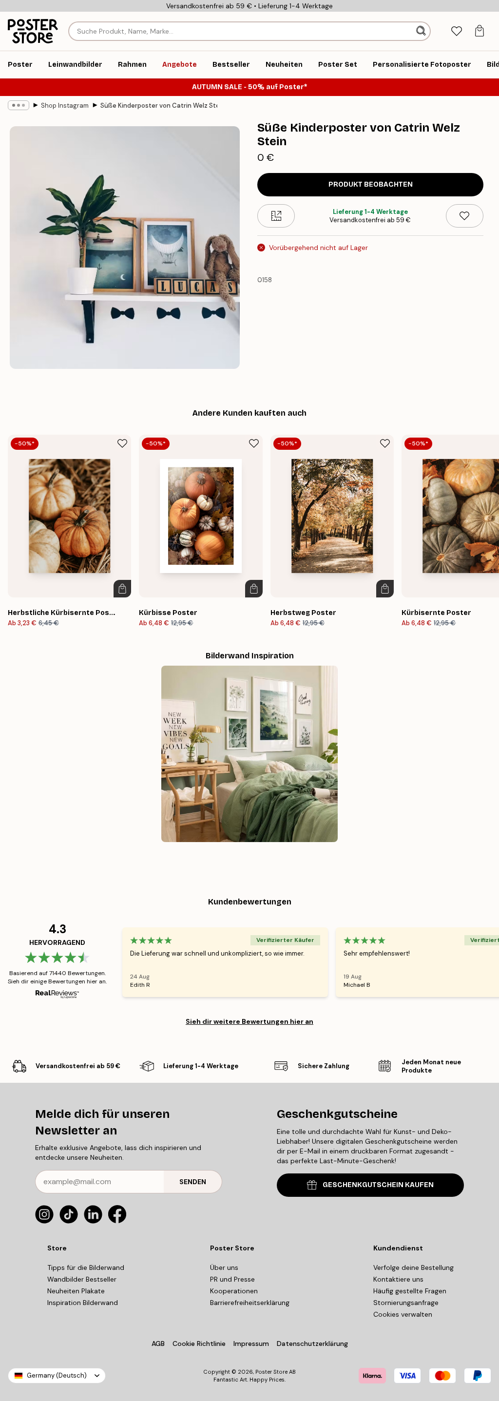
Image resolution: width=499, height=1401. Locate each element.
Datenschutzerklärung (312, 1343)
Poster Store (271, 1371)
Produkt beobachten (370, 184)
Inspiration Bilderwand (82, 1302)
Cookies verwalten (402, 1314)
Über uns (224, 1267)
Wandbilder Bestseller (81, 1279)
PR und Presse (232, 1279)
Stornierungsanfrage (406, 1302)
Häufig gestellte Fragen (409, 1290)
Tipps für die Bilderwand (85, 1267)
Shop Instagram (65, 105)
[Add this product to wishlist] (464, 216)
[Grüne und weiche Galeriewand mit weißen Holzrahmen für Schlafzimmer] (249, 754)
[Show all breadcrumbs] (18, 105)
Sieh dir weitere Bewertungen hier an (249, 1021)
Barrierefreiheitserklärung (249, 1302)
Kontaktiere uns (398, 1279)
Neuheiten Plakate (76, 1290)
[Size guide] (276, 216)
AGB (158, 1343)
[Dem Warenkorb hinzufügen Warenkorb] (122, 588)
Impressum (251, 1343)
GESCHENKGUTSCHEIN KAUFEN (378, 1185)
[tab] (456, 31)
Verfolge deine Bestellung (413, 1267)
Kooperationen (234, 1290)
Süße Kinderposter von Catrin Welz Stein (158, 105)
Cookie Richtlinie (199, 1343)
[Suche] (422, 31)
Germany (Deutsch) (57, 1375)
